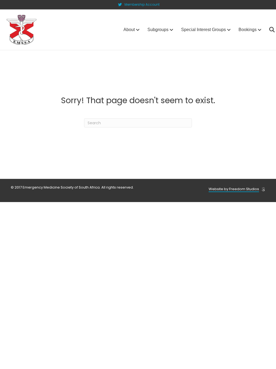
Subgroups (157, 29)
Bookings (248, 29)
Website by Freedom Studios (234, 189)
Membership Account (142, 4)
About (129, 29)
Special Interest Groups (203, 29)
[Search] (268, 30)
